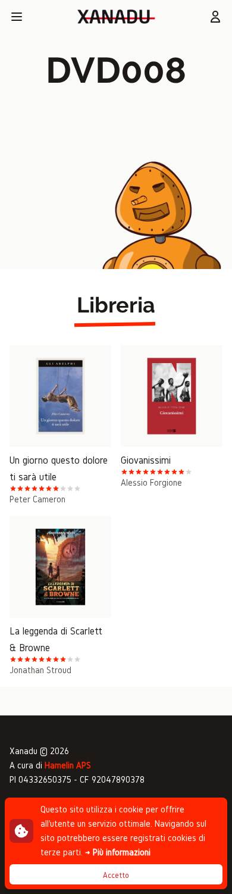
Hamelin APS (68, 765)
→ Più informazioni (118, 852)
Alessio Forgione (151, 482)
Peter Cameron (37, 499)
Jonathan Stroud (40, 670)
